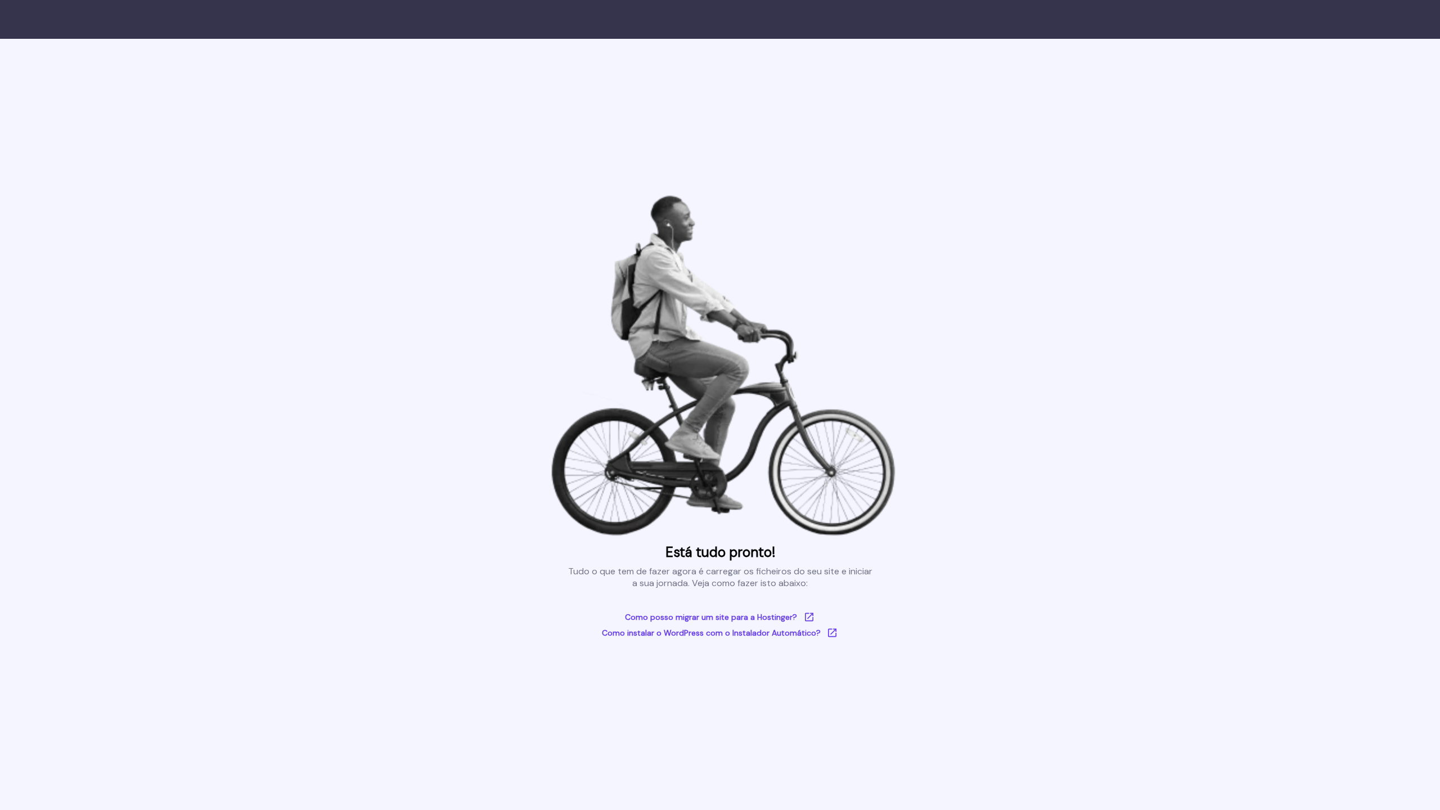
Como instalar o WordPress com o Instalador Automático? (711, 633)
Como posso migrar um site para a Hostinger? (711, 617)
